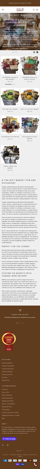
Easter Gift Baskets (7, 363)
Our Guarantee (6, 409)
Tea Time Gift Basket (10, 109)
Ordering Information (7, 398)
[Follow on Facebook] (3, 445)
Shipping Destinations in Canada (10, 415)
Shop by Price (5, 380)
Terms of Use (5, 392)
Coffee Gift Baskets (7, 371)
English (19, 451)
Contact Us (5, 389)
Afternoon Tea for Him (10, 136)
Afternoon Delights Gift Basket (10, 78)
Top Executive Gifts (7, 374)
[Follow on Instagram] (8, 445)
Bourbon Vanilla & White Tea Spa (30, 78)
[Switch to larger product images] (34, 52)
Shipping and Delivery (8, 401)
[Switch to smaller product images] (37, 52)
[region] (20, 314)
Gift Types (4, 377)
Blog (3, 418)
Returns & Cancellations (8, 403)
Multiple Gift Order (7, 406)
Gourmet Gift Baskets (8, 369)
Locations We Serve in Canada (10, 412)
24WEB (20, 456)
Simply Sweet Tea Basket (10, 167)
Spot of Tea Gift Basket (30, 109)
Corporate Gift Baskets (8, 366)
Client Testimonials (7, 395)
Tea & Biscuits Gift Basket (29, 137)
